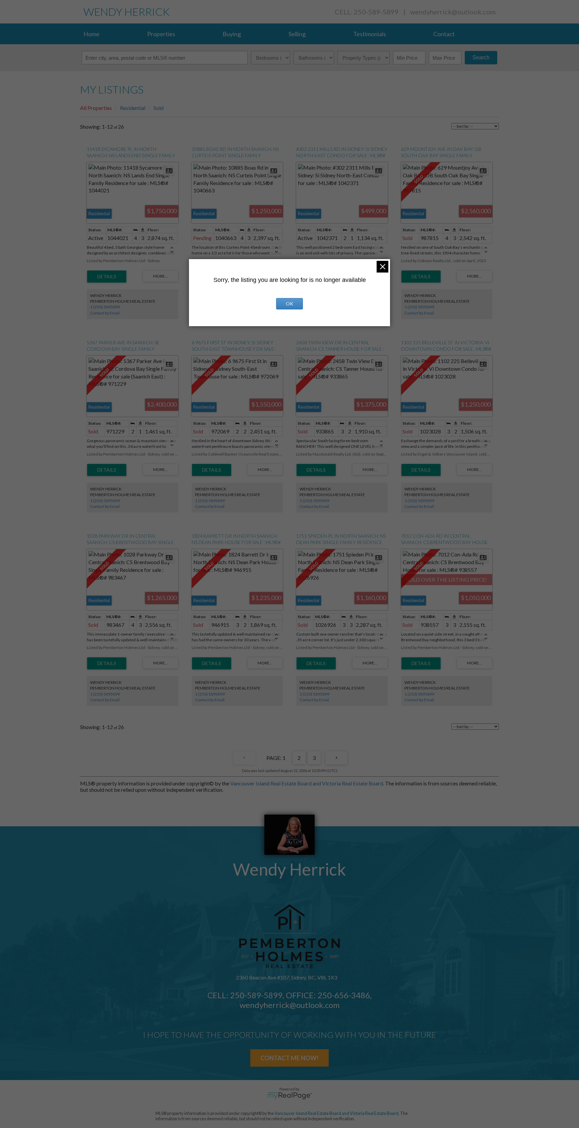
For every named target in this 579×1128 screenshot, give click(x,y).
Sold (158, 108)
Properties (161, 34)
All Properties (96, 108)
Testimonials (369, 34)
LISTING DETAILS (106, 277)
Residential (132, 108)
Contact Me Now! (289, 1058)
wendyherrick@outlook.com (453, 12)
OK (289, 303)
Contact (444, 34)
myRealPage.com (289, 1096)
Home (91, 34)
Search (481, 57)
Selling (297, 34)
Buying (231, 34)
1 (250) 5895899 (105, 306)
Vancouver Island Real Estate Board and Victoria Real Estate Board (306, 783)
